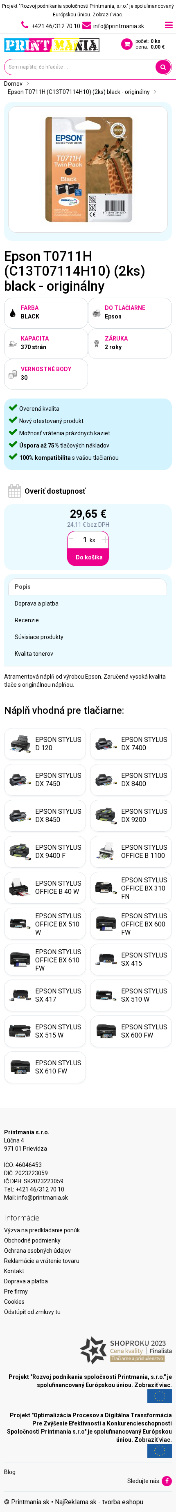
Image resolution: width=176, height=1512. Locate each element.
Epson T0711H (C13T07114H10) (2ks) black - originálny (79, 92)
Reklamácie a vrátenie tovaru (41, 1261)
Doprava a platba (37, 603)
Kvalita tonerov (34, 653)
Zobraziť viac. (108, 15)
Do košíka (89, 557)
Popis (23, 586)
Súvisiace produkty (39, 637)
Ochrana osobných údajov (37, 1250)
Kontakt (14, 1271)
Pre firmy (16, 1291)
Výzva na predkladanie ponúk (42, 1230)
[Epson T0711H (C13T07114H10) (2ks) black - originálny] (88, 169)
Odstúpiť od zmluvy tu (32, 1312)
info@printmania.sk (42, 1197)
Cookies (14, 1301)
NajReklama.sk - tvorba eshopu (99, 1502)
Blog (10, 1472)
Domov (13, 83)
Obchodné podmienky (32, 1240)
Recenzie (27, 620)
